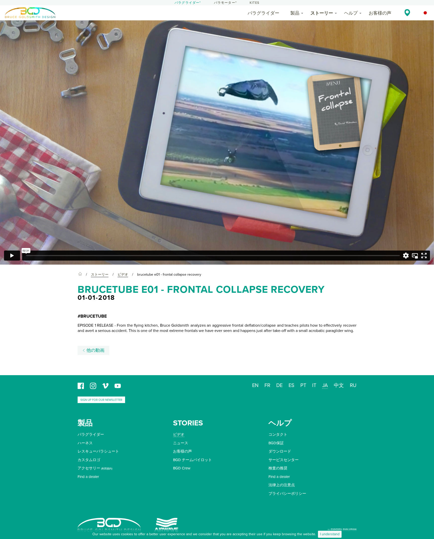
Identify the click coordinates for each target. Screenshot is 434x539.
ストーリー (321, 13)
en (255, 385)
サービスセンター (283, 460)
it (314, 385)
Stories (188, 423)
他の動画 (94, 350)
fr (267, 385)
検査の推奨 (277, 468)
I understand (330, 534)
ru (353, 385)
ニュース (180, 443)
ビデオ (178, 434)
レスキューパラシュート (98, 451)
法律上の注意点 (281, 485)
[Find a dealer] (407, 12)
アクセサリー (89, 468)
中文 (339, 385)
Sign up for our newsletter (101, 400)
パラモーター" (225, 3)
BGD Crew (181, 468)
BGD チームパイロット (192, 460)
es (291, 385)
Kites (254, 3)
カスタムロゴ (89, 460)
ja (325, 385)
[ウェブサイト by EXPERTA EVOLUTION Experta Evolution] (342, 528)
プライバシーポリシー (287, 493)
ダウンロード (279, 451)
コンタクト (277, 434)
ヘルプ (351, 13)
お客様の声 (380, 13)
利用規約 (107, 468)
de (279, 385)
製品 (294, 13)
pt (303, 385)
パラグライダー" (188, 3)
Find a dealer (88, 476)
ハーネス (85, 443)
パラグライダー (263, 13)
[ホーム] (80, 274)
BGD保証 (276, 443)
